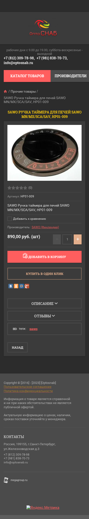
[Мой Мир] (21, 286)
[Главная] (6, 91)
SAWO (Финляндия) (45, 227)
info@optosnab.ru (18, 62)
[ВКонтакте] (10, 286)
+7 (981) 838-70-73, (52, 58)
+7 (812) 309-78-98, (19, 58)
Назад (17, 347)
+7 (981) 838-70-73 (16, 458)
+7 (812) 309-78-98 (16, 454)
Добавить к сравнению (29, 219)
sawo (33, 329)
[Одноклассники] (16, 286)
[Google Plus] (27, 286)
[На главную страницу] (43, 28)
